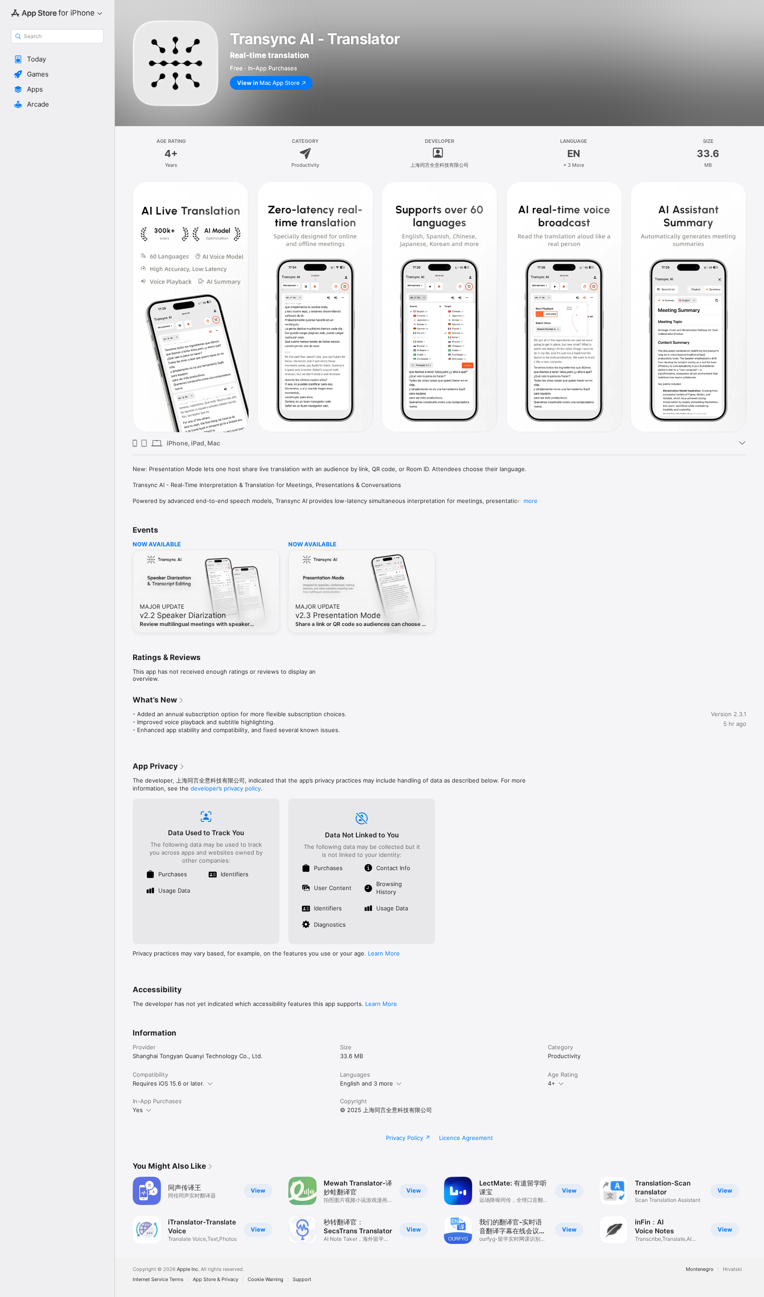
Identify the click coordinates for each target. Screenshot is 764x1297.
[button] (57, 59)
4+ (551, 1083)
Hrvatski (732, 1269)
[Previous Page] (124, 1210)
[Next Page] (755, 1210)
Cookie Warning (265, 1279)
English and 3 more (366, 1083)
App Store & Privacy (215, 1279)
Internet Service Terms (158, 1279)
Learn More (384, 953)
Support (302, 1279)
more (530, 500)
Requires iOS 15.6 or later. (168, 1083)
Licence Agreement (466, 1137)
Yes (138, 1109)
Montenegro (700, 1269)
